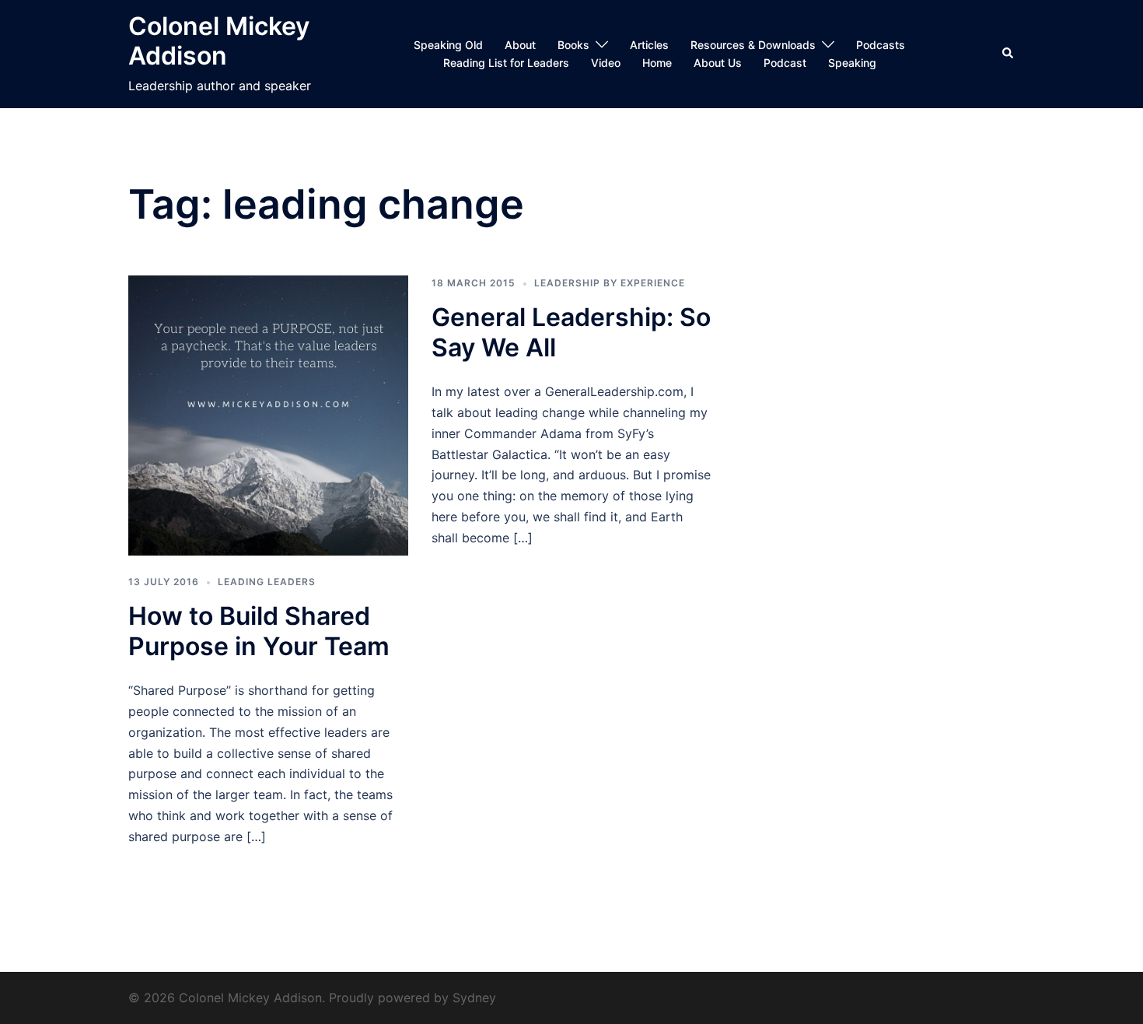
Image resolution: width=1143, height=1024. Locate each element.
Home (657, 62)
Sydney (474, 997)
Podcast (785, 62)
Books (573, 44)
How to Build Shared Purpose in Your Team (259, 631)
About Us (718, 62)
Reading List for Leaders (506, 62)
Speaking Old (448, 44)
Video (605, 62)
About (520, 44)
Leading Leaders (267, 581)
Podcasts (880, 44)
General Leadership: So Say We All (571, 332)
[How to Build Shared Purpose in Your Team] (268, 414)
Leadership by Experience (609, 283)
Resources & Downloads (753, 44)
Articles (649, 44)
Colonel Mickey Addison (218, 41)
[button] (1008, 53)
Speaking (852, 62)
